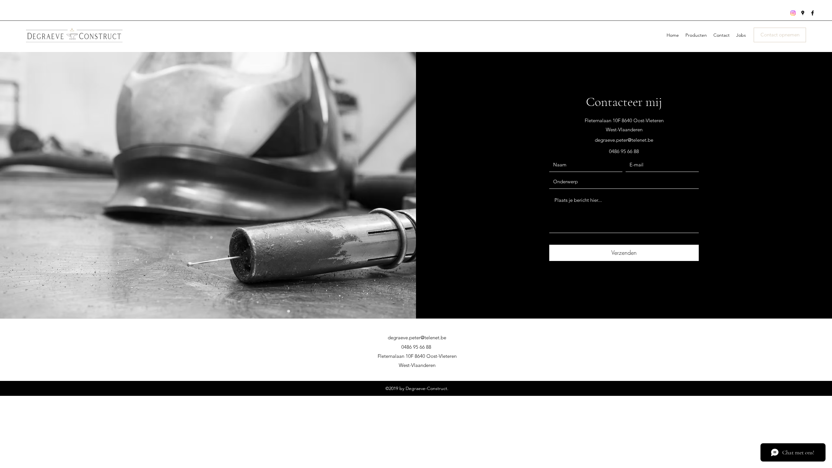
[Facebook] (812, 13)
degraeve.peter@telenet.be (624, 140)
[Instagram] (793, 13)
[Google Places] (803, 13)
